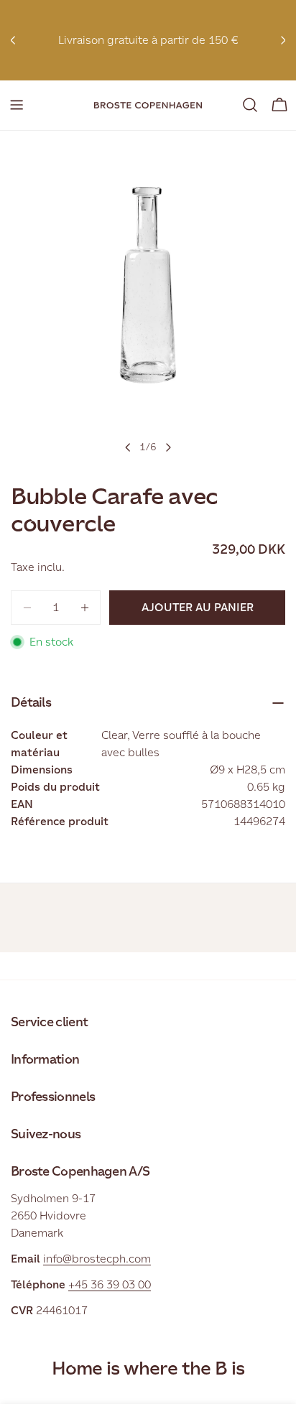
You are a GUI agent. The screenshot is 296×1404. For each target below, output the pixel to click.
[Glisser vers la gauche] (127, 447)
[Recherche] (250, 104)
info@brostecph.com (97, 1258)
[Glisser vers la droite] (168, 447)
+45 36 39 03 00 (109, 1284)
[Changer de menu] (16, 104)
